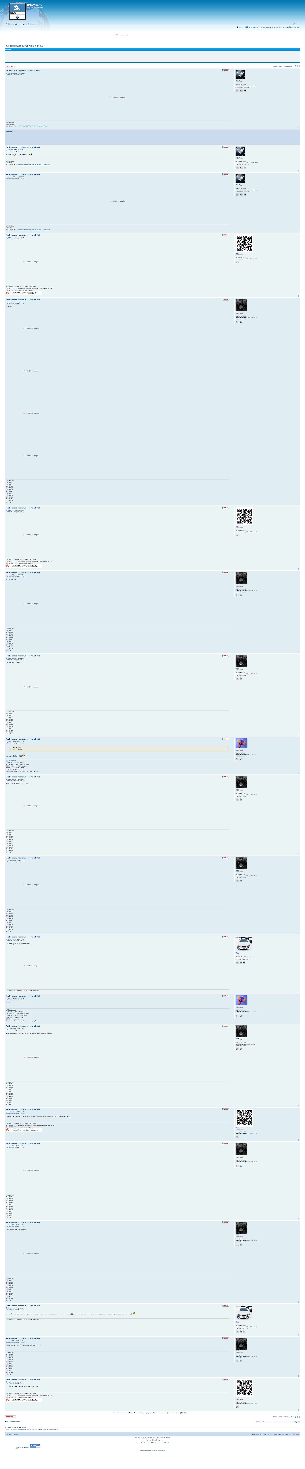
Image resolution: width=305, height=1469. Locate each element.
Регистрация (274, 27)
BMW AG (166, 1442)
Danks (9, 939)
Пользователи (263, 27)
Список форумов (13, 24)
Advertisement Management (157, 1450)
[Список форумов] (16, 12)
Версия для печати (293, 23)
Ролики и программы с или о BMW (24, 45)
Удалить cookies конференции (271, 1434)
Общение (24, 24)
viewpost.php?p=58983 (14, 756)
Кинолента (31, 24)
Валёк (9, 741)
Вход (282, 27)
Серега (10, 73)
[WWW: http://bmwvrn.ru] (241, 962)
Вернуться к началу (298, 127)
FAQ (287, 27)
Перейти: (257, 1421)
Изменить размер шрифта (297, 23)
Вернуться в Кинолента (13, 1421)
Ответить (7, 65)
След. (297, 1413)
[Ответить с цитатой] (225, 70)
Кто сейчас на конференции (15, 1427)
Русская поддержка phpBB (152, 1439)
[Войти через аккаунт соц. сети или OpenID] (294, 27)
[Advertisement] (152, 56)
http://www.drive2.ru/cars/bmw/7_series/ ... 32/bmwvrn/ (34, 126)
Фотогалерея (253, 27)
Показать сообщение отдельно (16, 74)
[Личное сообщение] (237, 90)
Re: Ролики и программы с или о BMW (23, 147)
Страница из (288, 66)
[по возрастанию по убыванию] (177, 1413)
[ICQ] (245, 90)
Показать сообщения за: (121, 1413)
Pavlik (9, 237)
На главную (242, 27)
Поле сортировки (146, 1413)
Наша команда (256, 1434)
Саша (9, 302)
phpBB (149, 1437)
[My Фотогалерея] (241, 90)
